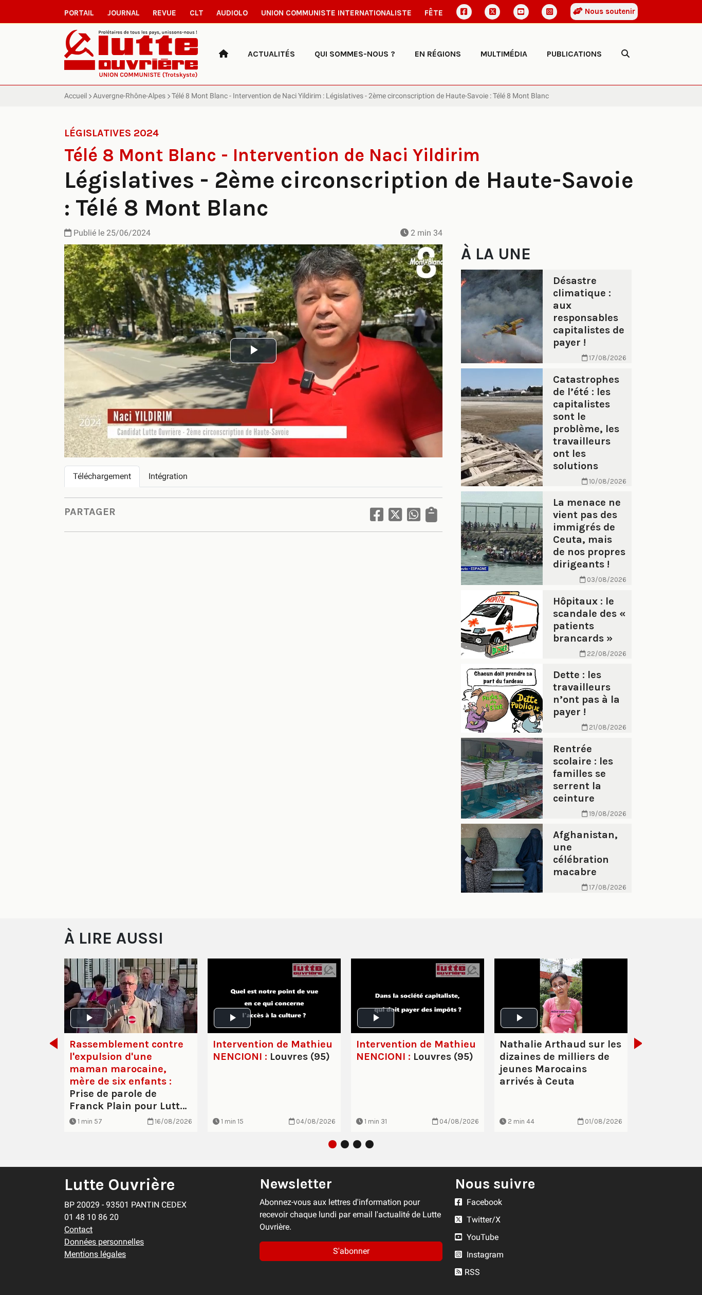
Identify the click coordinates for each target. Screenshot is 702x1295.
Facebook (483, 1202)
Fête (433, 12)
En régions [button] (438, 54)
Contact (78, 1229)
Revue (164, 12)
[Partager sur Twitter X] (395, 515)
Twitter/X (483, 1220)
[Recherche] (625, 54)
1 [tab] (332, 1144)
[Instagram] (549, 12)
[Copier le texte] (431, 515)
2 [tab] (345, 1144)
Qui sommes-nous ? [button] (355, 54)
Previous (51, 1043)
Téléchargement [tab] (102, 476)
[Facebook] (464, 12)
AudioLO (232, 12)
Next (641, 1043)
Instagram (484, 1254)
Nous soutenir (609, 11)
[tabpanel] (130, 1045)
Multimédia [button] (504, 54)
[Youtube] (521, 12)
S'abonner (351, 1251)
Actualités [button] (271, 54)
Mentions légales (95, 1254)
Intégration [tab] (168, 476)
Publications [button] (574, 54)
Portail (79, 12)
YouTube (481, 1237)
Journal (123, 12)
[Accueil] (223, 54)
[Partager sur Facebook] (376, 515)
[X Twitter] (492, 12)
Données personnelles (104, 1242)
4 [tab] (369, 1144)
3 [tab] (357, 1144)
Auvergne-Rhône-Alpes (129, 96)
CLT (197, 12)
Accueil (75, 96)
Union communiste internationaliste (336, 12)
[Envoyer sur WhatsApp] (413, 515)
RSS (472, 1272)
